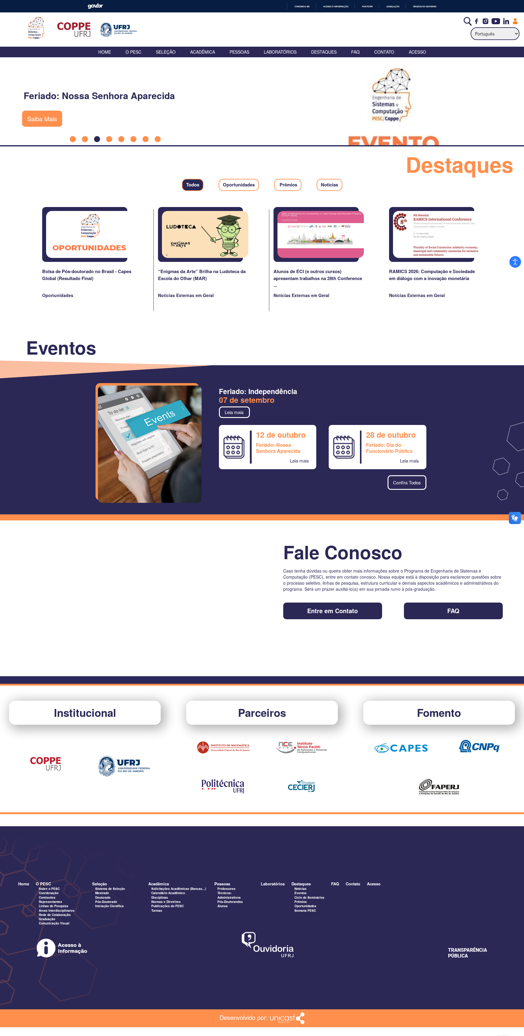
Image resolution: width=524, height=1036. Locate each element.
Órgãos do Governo (424, 6)
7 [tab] (145, 139)
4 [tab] (109, 139)
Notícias (300, 889)
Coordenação (49, 893)
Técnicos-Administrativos (229, 895)
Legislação (392, 6)
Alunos (222, 906)
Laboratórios (280, 52)
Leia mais (234, 412)
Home (104, 52)
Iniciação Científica (109, 906)
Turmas (156, 910)
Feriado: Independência (258, 391)
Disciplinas (159, 897)
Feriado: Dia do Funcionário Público (389, 448)
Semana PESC (305, 910)
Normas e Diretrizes (166, 902)
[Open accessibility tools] (515, 262)
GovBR (95, 6)
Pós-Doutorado (106, 902)
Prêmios (300, 902)
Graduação (47, 919)
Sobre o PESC (49, 889)
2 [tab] (85, 139)
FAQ (355, 52)
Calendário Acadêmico (168, 893)
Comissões (47, 897)
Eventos (300, 893)
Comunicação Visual (54, 923)
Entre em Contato (332, 611)
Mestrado (102, 893)
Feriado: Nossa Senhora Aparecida (278, 448)
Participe (367, 6)
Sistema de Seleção (110, 889)
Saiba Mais (42, 118)
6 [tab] (133, 139)
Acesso (417, 52)
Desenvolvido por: (245, 1017)
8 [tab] (157, 139)
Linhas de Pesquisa (53, 906)
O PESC (133, 52)
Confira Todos (407, 482)
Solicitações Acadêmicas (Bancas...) (178, 889)
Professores (226, 889)
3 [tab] (97, 139)
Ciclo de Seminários (309, 897)
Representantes (50, 902)
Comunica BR (302, 6)
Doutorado (102, 897)
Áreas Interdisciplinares (57, 910)
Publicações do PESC (167, 906)
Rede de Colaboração (55, 915)
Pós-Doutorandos (230, 902)
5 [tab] (121, 139)
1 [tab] (73, 139)
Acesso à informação (335, 6)
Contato (384, 52)
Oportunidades (305, 906)
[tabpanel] (262, 101)
